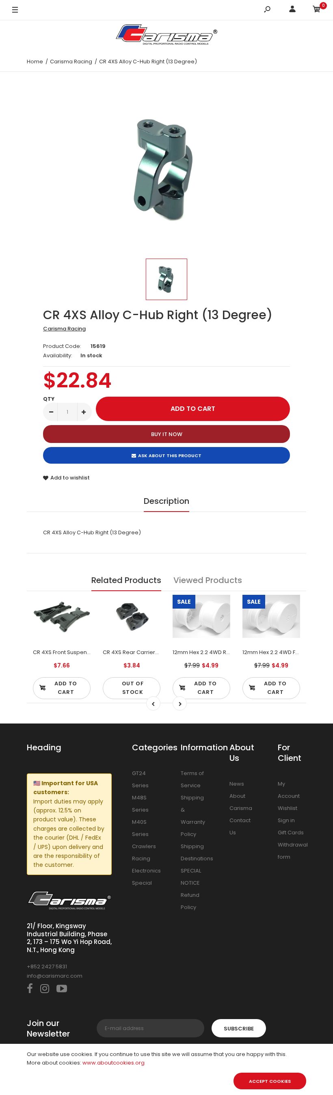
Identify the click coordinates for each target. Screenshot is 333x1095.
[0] (317, 10)
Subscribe (239, 1028)
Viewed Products (207, 580)
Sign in (286, 820)
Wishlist (287, 808)
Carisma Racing (64, 329)
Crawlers (144, 846)
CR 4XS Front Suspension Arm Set (76, 652)
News (236, 784)
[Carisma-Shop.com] (166, 36)
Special (142, 883)
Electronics (146, 871)
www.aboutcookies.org (113, 1063)
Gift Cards (291, 832)
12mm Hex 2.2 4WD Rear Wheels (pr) (220, 652)
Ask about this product (169, 455)
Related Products (126, 580)
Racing (141, 858)
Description (166, 501)
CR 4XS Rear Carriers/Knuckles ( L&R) (152, 652)
